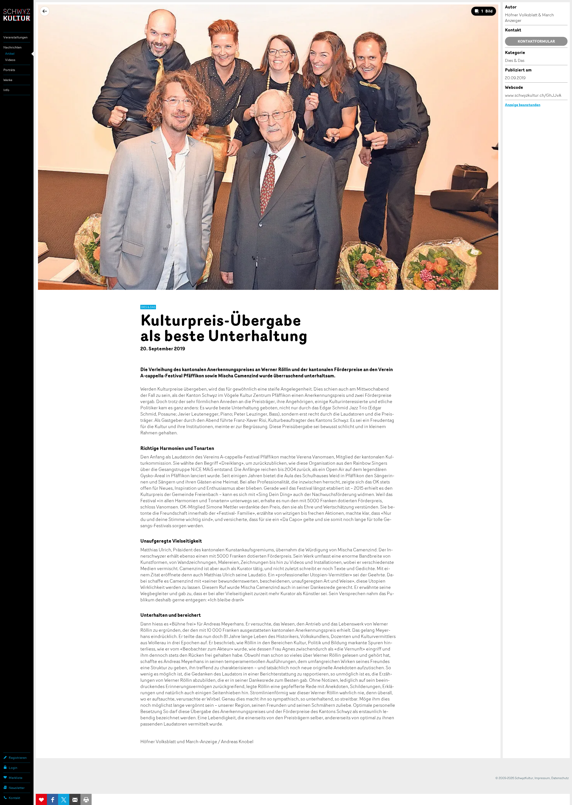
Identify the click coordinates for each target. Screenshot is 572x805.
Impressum (542, 778)
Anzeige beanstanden (522, 104)
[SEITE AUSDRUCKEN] (86, 799)
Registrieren (18, 757)
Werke (7, 79)
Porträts (9, 69)
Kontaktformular (536, 41)
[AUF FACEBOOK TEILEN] (52, 799)
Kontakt (14, 797)
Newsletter (17, 787)
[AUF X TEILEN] (63, 799)
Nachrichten (12, 47)
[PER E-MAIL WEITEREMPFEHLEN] (74, 799)
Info (6, 90)
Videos (10, 59)
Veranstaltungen (15, 37)
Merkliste (15, 777)
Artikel (10, 53)
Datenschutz (560, 778)
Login (13, 767)
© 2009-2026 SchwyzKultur (514, 778)
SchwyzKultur (16, 15)
